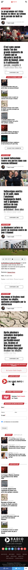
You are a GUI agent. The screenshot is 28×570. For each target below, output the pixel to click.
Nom (3, 407)
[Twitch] (18, 549)
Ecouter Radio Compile (14, 370)
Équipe (7, 556)
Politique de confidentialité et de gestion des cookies (14, 564)
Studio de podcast (19, 558)
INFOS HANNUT (12, 554)
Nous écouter (4, 554)
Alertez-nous (13, 556)
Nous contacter (9, 558)
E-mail (3, 415)
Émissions (25, 554)
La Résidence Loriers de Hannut (10, 263)
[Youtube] (22, 549)
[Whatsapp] (6, 549)
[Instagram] (15, 549)
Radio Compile (11, 23)
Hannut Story (11, 272)
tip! (6, 397)
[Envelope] (3, 549)
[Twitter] (12, 549)
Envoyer (4, 428)
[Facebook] (9, 549)
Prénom (3, 412)
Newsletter (20, 556)
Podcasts (18, 554)
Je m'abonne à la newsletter (11, 422)
